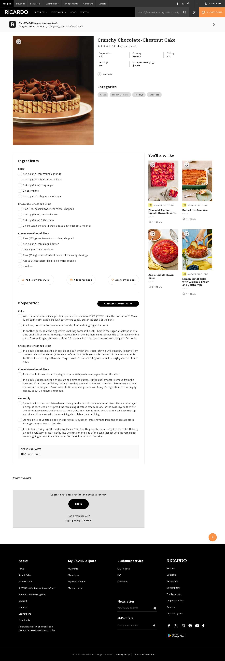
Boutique (20, 3)
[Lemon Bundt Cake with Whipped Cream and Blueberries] (197, 249)
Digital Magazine (175, 613)
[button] (184, 12)
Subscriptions (52, 3)
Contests (23, 607)
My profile (73, 568)
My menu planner (77, 581)
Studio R (23, 600)
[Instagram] (183, 626)
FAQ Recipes (123, 568)
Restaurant (35, 3)
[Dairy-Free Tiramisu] (197, 181)
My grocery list (75, 588)
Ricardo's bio (25, 575)
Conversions (25, 613)
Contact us (122, 581)
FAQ (119, 575)
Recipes (7, 3)
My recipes (73, 575)
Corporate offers (175, 600)
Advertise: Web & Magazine (32, 594)
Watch (84, 12)
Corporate (88, 3)
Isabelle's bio (25, 581)
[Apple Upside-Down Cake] (163, 249)
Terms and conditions (144, 654)
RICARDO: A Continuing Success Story (37, 588)
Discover (57, 12)
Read (73, 12)
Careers (102, 3)
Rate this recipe (127, 46)
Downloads (24, 620)
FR (198, 3)
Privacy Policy (123, 654)
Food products (71, 3)
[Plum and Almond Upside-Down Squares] (163, 181)
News (21, 568)
